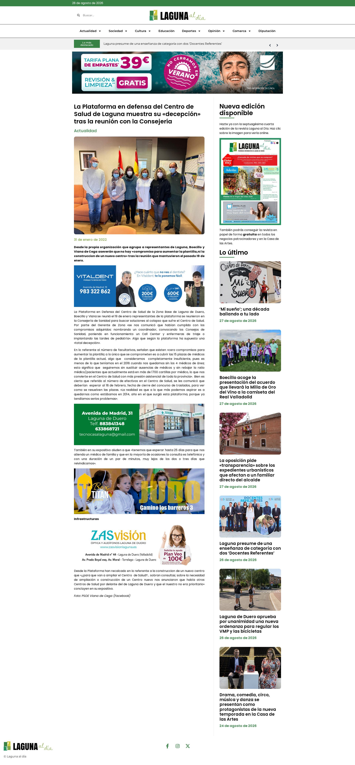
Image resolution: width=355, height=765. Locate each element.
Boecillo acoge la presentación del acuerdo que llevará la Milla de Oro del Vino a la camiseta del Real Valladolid (247, 387)
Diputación (266, 31)
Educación (166, 31)
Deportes (189, 31)
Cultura (140, 31)
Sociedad (116, 31)
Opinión (214, 31)
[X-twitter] (187, 746)
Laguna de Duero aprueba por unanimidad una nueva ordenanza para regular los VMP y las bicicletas (249, 624)
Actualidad (88, 31)
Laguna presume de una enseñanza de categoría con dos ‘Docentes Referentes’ (250, 548)
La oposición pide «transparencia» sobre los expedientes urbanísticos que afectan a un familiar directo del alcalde (247, 470)
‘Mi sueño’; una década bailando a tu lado (244, 311)
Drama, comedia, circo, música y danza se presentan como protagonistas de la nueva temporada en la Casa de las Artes (247, 707)
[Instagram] (177, 746)
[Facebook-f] (167, 746)
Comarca (239, 31)
